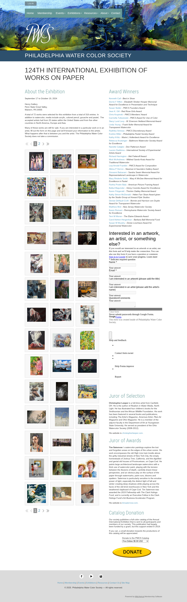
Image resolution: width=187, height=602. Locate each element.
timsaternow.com (130, 503)
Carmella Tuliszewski (118, 118)
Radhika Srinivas (116, 131)
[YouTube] (91, 576)
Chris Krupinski (116, 114)
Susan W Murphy (117, 223)
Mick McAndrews (117, 159)
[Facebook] (81, 576)
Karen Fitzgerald (116, 191)
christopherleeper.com (132, 433)
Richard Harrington (118, 156)
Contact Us (114, 583)
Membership (70, 583)
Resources (103, 583)
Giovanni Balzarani (117, 172)
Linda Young (115, 124)
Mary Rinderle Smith (118, 178)
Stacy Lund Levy (116, 121)
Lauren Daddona (117, 150)
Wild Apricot (139, 597)
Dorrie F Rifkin (115, 102)
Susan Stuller (115, 108)
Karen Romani (115, 210)
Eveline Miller (115, 134)
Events (81, 583)
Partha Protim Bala (117, 184)
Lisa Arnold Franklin (118, 165)
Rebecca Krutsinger (118, 140)
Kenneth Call (115, 98)
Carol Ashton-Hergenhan (120, 219)
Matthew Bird (115, 207)
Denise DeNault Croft (119, 200)
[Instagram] (101, 576)
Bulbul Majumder (117, 188)
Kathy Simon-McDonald (120, 194)
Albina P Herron (116, 169)
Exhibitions (91, 583)
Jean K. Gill (114, 111)
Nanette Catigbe (116, 147)
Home (60, 583)
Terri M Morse (115, 216)
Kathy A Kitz (114, 137)
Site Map (125, 583)
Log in (31, 4)
